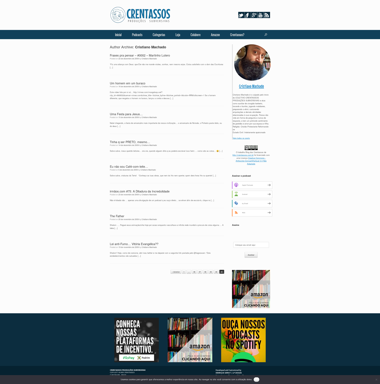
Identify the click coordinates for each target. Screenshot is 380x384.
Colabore (196, 34)
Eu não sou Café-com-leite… (129, 166)
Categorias (159, 34)
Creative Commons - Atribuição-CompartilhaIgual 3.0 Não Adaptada (251, 161)
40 (216, 272)
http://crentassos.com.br (243, 155)
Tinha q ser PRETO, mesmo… (130, 142)
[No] (376, 379)
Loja (177, 34)
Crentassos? (237, 34)
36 (194, 272)
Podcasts (137, 34)
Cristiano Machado (150, 46)
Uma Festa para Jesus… (126, 114)
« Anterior (176, 272)
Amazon (215, 34)
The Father (117, 216)
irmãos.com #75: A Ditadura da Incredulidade (140, 191)
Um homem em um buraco (127, 83)
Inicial (118, 34)
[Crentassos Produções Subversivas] (140, 15)
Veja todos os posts (241, 138)
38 (205, 272)
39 (211, 272)
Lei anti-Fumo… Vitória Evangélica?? (134, 244)
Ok (256, 379)
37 (200, 272)
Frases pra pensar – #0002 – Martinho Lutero (140, 55)
